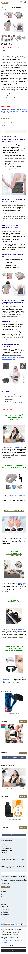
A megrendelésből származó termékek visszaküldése (12, 859)
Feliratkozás (5, 886)
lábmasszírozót (20, 538)
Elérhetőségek (4, 852)
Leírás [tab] (3, 132)
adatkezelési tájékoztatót (16, 880)
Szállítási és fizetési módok (7, 848)
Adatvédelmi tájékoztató (6, 846)
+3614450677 (5, 896)
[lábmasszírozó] (14, 524)
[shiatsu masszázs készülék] (14, 433)
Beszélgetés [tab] (8, 132)
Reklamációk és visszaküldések (7, 850)
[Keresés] (17, 1)
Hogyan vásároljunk (5, 843)
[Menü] (24, 1)
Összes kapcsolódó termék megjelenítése (14, 835)
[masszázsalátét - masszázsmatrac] (14, 615)
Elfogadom (13, 950)
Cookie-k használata (5, 854)
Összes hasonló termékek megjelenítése (14, 757)
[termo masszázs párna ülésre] (14, 481)
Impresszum (3, 856)
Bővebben (22, 796)
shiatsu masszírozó (15, 447)
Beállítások (13, 946)
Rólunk (2, 858)
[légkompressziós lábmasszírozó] (14, 569)
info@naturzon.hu (6, 894)
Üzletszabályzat (4, 845)
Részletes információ (5, 118)
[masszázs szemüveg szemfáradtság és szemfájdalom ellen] (14, 664)
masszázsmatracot (20, 629)
